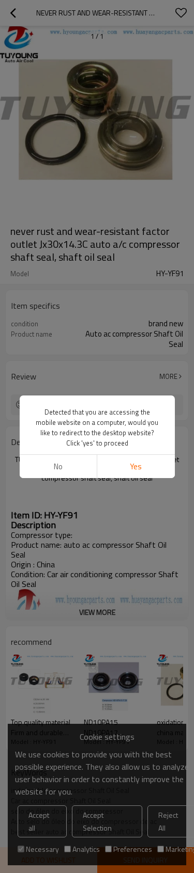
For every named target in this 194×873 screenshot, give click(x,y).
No (58, 466)
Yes (136, 466)
